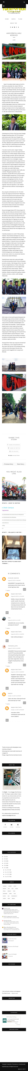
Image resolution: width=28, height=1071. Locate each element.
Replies (8, 590)
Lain (9, 888)
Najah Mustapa (16, 594)
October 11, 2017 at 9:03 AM (17, 709)
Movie (16, 888)
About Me (13, 23)
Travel (4, 891)
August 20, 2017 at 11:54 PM (17, 596)
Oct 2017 (7, 874)
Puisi (15, 893)
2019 (5, 863)
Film (12, 888)
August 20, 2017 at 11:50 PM (17, 634)
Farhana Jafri (13, 646)
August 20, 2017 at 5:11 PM (14, 620)
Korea (10, 893)
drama (13, 898)
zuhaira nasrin (13, 578)
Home (7, 19)
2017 (5, 867)
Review (4, 888)
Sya (9, 618)
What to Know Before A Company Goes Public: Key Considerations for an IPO (11, 930)
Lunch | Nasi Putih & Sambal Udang (11, 917)
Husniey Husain (7, 920)
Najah (8, 1019)
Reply (24, 589)
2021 (5, 858)
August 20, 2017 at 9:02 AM (14, 580)
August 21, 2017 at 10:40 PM (17, 672)
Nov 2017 (7, 872)
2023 (5, 856)
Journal (14, 455)
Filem (20, 19)
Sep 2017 (7, 876)
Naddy (10, 693)
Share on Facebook (14, 444)
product (9, 891)
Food (14, 891)
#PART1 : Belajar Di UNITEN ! (12, 532)
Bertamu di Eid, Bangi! (13, 946)
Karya (13, 19)
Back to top (21, 1069)
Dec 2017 (7, 869)
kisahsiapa (5, 893)
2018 (5, 865)
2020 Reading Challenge (11, 1017)
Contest (10, 886)
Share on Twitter (15, 448)
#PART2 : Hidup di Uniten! (11, 503)
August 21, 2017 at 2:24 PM (14, 648)
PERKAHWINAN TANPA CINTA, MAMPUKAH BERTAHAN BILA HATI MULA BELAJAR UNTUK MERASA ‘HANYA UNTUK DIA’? (11, 911)
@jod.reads (15, 993)
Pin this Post (14, 451)
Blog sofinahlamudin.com (10, 927)
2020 (5, 861)
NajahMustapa (5, 1066)
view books (18, 1024)
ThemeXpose (15, 1064)
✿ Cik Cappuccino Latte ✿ (10, 916)
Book (9, 898)
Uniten (18, 455)
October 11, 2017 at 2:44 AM (14, 695)
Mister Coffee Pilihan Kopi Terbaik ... (11, 562)
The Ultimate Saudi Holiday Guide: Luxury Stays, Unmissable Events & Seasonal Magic (11, 923)
